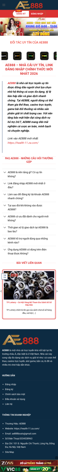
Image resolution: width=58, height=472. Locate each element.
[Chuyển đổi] (5, 173)
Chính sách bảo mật (15, 394)
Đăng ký (9, 389)
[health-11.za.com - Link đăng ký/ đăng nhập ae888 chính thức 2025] (29, 5)
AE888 (11, 83)
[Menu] (3, 4)
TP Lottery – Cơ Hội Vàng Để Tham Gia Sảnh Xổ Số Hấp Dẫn (29, 303)
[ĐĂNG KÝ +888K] (29, 14)
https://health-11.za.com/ (22, 142)
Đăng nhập (10, 384)
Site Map (9, 452)
